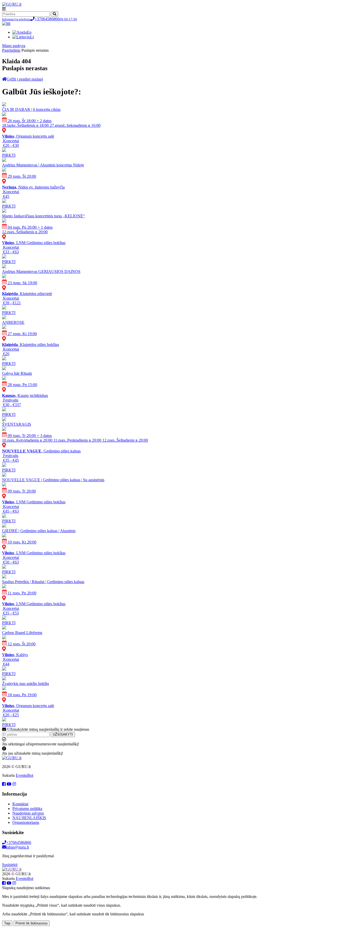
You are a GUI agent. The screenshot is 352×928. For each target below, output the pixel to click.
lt (9, 23)
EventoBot (24, 775)
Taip (7, 923)
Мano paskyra (13, 45)
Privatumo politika (27, 808)
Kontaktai (20, 804)
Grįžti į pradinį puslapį (25, 79)
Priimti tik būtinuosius (31, 923)
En (29, 32)
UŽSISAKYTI (63, 734)
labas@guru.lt (17, 847)
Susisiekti (10, 864)
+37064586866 (39, 19)
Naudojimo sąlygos (28, 813)
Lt (32, 37)
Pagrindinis (11, 50)
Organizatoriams (25, 822)
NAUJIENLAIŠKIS (29, 818)
